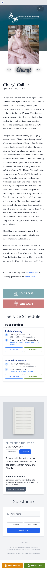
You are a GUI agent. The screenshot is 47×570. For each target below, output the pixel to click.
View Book (12, 451)
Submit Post (23, 530)
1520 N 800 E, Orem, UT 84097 (22, 371)
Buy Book (25, 451)
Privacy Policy (16, 550)
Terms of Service (30, 550)
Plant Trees (33, 350)
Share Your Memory (16, 489)
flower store (30, 276)
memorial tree (32, 272)
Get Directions (14, 350)
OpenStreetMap (26, 553)
